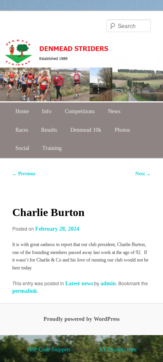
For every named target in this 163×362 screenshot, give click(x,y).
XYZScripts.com (117, 350)
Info (46, 111)
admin (108, 283)
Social (22, 148)
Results (49, 130)
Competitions (80, 111)
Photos (122, 130)
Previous (24, 173)
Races (21, 130)
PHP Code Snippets (48, 350)
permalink (24, 291)
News (114, 111)
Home (22, 111)
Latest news (79, 283)
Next (143, 173)
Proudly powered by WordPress (81, 319)
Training (52, 148)
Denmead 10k (85, 130)
